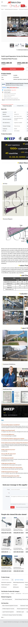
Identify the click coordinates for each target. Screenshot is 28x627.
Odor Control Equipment (7, 599)
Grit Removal (4, 587)
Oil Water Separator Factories (8, 608)
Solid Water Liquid (20, 611)
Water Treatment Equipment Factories (10, 605)
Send (12, 507)
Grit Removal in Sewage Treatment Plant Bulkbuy (12, 615)
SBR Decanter (16, 587)
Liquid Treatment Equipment (8, 611)
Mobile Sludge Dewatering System (19, 582)
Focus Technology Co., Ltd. (16, 621)
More (2, 617)
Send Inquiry (13, 69)
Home (2, 9)
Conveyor (15, 584)
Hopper (26, 584)
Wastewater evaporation (6, 582)
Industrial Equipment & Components (11, 9)
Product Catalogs (19, 579)
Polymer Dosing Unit (5, 584)
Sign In (3, 99)
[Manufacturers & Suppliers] (14, 2)
